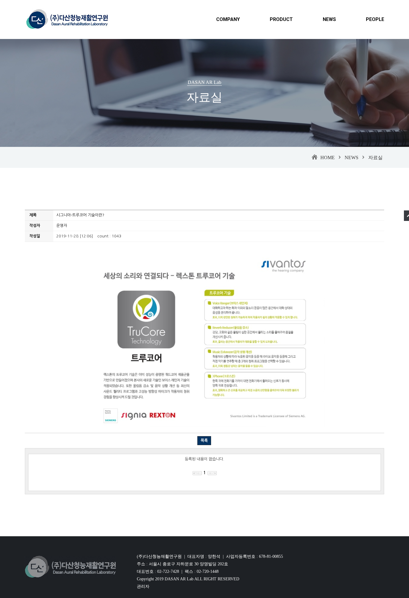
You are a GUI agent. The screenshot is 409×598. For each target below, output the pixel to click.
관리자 (143, 586)
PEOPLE (375, 19)
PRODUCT (281, 19)
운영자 (61, 226)
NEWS (329, 19)
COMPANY (228, 19)
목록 (204, 440)
